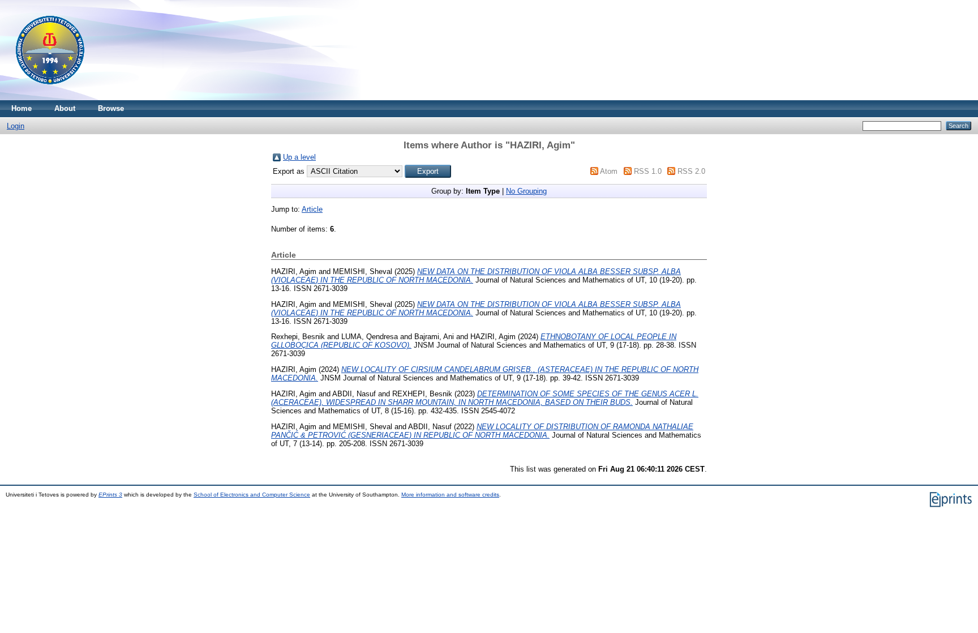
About (64, 108)
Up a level (299, 157)
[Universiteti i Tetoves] (50, 97)
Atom (608, 171)
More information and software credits (450, 494)
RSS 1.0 (648, 171)
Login (15, 126)
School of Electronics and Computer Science (252, 494)
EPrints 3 (110, 494)
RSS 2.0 (691, 171)
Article (312, 209)
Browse (111, 108)
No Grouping (526, 191)
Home (21, 108)
